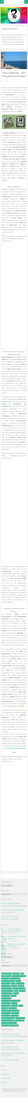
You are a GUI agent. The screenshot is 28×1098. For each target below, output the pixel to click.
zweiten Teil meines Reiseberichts (16, 748)
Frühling (18, 980)
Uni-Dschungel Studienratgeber (10, 1010)
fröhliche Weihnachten (8, 980)
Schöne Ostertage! (6, 1060)
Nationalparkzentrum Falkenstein (11, 1000)
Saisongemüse (12, 1008)
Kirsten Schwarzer (16, 79)
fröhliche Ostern (15, 978)
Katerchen (22, 990)
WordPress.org (5, 1082)
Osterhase (14, 1005)
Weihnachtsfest (20, 1017)
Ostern (21, 1005)
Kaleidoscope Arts (7, 988)
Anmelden (4, 1070)
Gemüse (13, 983)
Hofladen (14, 985)
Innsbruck (21, 985)
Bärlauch (8, 975)
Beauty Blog (16, 973)
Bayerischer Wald (6, 973)
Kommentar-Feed (6, 1078)
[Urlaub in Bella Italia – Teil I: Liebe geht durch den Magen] (14, 60)
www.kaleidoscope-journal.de (10, 1025)
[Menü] (2, 2)
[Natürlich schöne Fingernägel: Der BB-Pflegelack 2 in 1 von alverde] (3, 999)
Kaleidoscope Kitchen (7, 990)
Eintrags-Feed (5, 1074)
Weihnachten (14, 1015)
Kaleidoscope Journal (19, 988)
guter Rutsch (20, 983)
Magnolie (13, 995)
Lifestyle (16, 993)
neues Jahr (14, 1003)
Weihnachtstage (19, 1020)
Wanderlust (15, 1013)
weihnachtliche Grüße (8, 1017)
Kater (16, 990)
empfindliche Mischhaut (19, 975)
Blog (22, 973)
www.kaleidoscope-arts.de (9, 1022)
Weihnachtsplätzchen (8, 1020)
